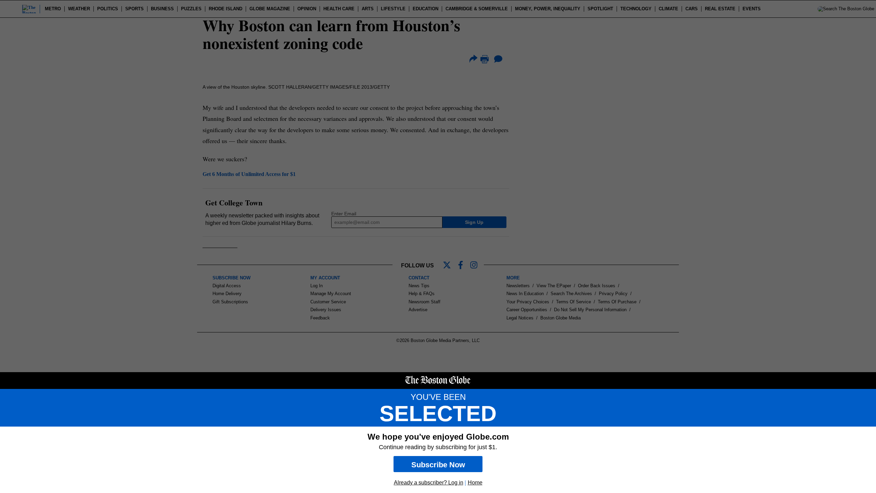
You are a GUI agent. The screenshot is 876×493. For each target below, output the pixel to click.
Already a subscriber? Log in (428, 482)
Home (475, 482)
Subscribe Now (438, 464)
